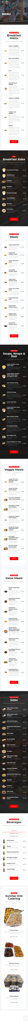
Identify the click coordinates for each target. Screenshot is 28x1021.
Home (3, 11)
